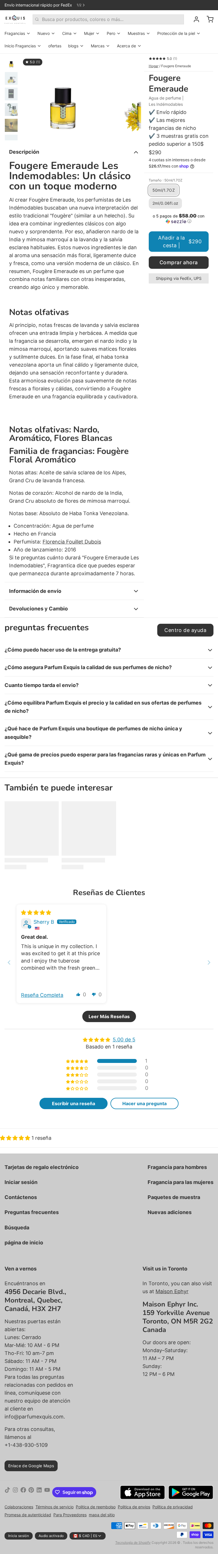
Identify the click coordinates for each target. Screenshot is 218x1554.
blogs (73, 45)
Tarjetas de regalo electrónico (42, 1167)
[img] (36, 913)
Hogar (153, 66)
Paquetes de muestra (174, 1197)
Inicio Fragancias (20, 45)
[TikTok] (7, 1492)
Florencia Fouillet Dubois (72, 542)
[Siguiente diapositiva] (132, 97)
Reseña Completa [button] (42, 995)
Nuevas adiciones (170, 1212)
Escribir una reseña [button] (73, 1103)
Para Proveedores (70, 1514)
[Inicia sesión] (194, 19)
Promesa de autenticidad (28, 1514)
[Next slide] (208, 962)
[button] (179, 218)
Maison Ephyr (172, 1291)
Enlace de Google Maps (31, 1465)
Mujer (89, 33)
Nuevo (43, 33)
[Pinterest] (31, 1492)
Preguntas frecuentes (32, 1212)
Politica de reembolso (96, 1506)
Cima (67, 33)
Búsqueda (17, 1227)
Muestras (136, 33)
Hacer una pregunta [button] (144, 1103)
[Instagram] (15, 1492)
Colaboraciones (19, 1506)
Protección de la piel (176, 33)
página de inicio (24, 1243)
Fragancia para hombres (177, 1167)
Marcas (97, 45)
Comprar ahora (179, 262)
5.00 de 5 (124, 1040)
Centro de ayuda (185, 630)
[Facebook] (23, 1492)
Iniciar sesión (21, 1182)
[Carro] (207, 19)
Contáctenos (21, 1197)
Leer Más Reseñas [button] (109, 1016)
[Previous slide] (9, 962)
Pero (111, 33)
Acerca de (126, 45)
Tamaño (166, 180)
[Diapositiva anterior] (29, 97)
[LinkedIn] (39, 1492)
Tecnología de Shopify (133, 1542)
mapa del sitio (102, 1514)
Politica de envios (134, 1506)
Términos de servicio (54, 1506)
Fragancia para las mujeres (180, 1182)
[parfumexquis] (15, 19)
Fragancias (15, 33)
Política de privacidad (172, 1506)
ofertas (54, 45)
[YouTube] (47, 1492)
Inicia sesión (18, 1536)
